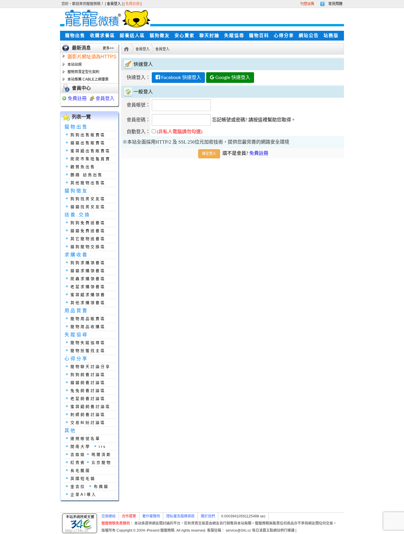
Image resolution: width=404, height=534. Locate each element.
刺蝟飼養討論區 (88, 414)
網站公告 (309, 35)
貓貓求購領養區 (88, 270)
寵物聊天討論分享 (90, 366)
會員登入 (114, 4)
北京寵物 (101, 462)
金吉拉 (77, 486)
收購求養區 (102, 35)
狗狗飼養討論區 (88, 374)
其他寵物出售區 (88, 183)
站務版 (331, 35)
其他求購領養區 (88, 302)
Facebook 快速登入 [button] (180, 77)
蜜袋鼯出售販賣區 (90, 151)
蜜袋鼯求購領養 (88, 294)
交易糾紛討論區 (88, 422)
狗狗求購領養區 (88, 262)
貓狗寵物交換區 (88, 247)
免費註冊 (132, 4)
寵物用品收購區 (88, 326)
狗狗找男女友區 (88, 199)
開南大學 (80, 446)
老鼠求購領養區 (88, 286)
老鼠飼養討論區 (88, 398)
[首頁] (125, 48)
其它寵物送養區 (88, 239)
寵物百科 (259, 35)
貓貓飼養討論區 (88, 382)
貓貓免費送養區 (88, 231)
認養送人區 (132, 35)
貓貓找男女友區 (88, 207)
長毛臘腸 (80, 470)
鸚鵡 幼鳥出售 (86, 175)
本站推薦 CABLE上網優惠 (88, 79)
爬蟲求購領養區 (88, 278)
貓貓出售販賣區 (88, 143)
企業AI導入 (83, 494)
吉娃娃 (77, 454)
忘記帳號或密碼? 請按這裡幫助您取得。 (254, 119)
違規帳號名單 (85, 438)
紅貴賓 (77, 462)
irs (102, 446)
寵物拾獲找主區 (88, 350)
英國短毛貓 (83, 478)
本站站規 (74, 64)
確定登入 (209, 154)
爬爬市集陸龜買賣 (90, 159)
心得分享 (284, 35)
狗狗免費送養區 (88, 223)
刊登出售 (307, 4)
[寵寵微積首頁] (105, 17)
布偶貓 (101, 486)
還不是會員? (245, 153)
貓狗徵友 (160, 35)
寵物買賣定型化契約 (83, 72)
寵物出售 (75, 35)
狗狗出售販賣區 (88, 135)
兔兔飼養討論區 (88, 390)
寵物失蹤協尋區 (88, 342)
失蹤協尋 (234, 35)
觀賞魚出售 (83, 167)
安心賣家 (184, 35)
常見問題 (335, 4)
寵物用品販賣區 (88, 318)
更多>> (108, 48)
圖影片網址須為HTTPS (92, 56)
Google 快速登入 (232, 77)
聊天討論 (209, 35)
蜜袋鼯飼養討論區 (90, 406)
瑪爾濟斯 (101, 454)
